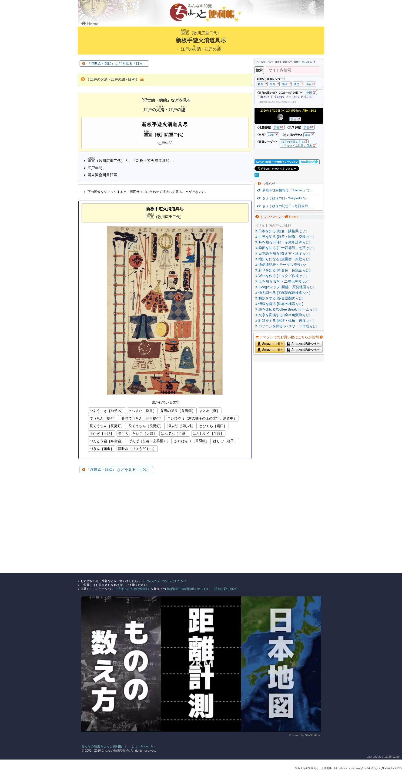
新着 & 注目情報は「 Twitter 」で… (287, 190)
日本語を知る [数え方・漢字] (284, 253)
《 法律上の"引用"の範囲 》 (132, 589)
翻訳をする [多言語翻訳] (280, 298)
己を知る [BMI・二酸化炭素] (283, 281)
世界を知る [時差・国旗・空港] (286, 237)
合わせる (307, 62)
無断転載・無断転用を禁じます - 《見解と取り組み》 (202, 589)
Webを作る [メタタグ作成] (282, 276)
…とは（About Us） (142, 746)
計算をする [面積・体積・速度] (286, 320)
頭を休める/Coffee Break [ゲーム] (287, 309)
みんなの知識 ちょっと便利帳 (100, 746)
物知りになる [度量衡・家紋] (284, 259)
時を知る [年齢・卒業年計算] (284, 242)
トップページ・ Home (278, 217)
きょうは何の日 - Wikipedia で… (285, 198)
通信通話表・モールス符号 (282, 265)
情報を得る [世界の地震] (280, 304)
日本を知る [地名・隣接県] (282, 231)
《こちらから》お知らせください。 (165, 581)
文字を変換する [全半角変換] (284, 315)
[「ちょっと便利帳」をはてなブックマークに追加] (257, 176)
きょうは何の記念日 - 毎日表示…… (287, 206)
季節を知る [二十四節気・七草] (286, 248)
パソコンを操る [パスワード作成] (287, 326)
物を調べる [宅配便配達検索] (284, 292)
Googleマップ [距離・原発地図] (286, 287)
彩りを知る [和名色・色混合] (284, 270)
